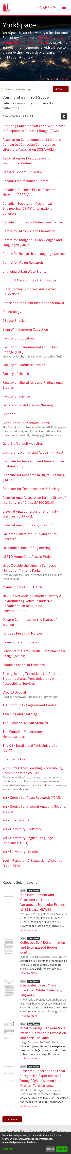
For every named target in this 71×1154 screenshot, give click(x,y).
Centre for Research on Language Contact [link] (34, 253)
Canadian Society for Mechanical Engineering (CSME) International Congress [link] (27, 208)
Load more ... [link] (12, 1119)
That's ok (62, 1148)
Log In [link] (52, 7)
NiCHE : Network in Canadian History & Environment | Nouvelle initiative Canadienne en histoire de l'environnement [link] (32, 603)
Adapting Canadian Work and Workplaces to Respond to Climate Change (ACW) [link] (33, 128)
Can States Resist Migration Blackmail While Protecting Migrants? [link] (41, 990)
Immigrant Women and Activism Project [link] (32, 452)
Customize (7, 1148)
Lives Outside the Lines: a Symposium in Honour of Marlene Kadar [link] (32, 568)
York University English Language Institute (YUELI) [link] (27, 840)
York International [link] (16, 820)
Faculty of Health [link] (15, 373)
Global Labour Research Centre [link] (26, 423)
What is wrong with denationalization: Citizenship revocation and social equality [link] (44, 1033)
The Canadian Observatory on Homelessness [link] (25, 734)
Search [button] (61, 89)
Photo (43, 79)
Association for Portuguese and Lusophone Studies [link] (26, 160)
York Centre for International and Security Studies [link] (34, 809)
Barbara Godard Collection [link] (22, 172)
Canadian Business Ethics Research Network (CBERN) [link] (29, 192)
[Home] (6, 7)
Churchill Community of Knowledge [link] (29, 280)
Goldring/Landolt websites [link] (22, 443)
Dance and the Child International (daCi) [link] (33, 303)
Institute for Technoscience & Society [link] (31, 489)
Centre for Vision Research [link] (22, 262)
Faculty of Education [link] (18, 338)
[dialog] (35, 1143)
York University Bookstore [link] (22, 829)
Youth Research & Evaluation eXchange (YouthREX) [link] (32, 863)
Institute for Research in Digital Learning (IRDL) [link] (33, 477)
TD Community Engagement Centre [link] (29, 705)
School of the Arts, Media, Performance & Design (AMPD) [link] (33, 653)
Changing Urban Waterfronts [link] (24, 271)
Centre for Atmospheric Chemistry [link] (28, 231)
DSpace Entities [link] (14, 320)
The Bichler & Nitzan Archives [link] (25, 723)
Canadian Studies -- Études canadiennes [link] (33, 222)
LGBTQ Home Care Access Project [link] (28, 556)
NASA (52, 79)
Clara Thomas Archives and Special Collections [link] (29, 291)
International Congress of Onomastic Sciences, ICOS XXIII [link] (30, 513)
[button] (40, 7)
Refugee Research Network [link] (23, 633)
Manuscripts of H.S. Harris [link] (22, 587)
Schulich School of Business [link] (23, 665)
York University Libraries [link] (20, 851)
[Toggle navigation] (64, 7)
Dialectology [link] (11, 311)
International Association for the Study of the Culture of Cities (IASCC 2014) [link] (34, 500)
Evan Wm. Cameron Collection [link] (25, 329)
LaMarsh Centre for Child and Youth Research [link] (29, 536)
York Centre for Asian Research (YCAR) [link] (31, 797)
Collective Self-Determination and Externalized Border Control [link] (42, 947)
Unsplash (63, 79)
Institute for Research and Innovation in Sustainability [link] (33, 463)
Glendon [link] (8, 414)
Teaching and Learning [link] (19, 714)
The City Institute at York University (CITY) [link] (29, 748)
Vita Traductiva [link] (14, 759)
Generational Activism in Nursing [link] (27, 405)
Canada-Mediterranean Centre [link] (25, 181)
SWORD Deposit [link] (14, 692)
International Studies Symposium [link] (27, 525)
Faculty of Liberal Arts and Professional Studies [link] (32, 385)
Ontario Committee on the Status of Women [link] (29, 622)
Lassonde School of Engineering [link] (26, 548)
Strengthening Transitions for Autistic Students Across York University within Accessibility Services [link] (31, 678)
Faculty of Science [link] (16, 396)
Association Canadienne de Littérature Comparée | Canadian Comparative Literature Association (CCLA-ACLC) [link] (31, 144)
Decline (50, 1148)
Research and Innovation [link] (21, 642)
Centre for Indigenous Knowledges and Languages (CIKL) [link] (32, 242)
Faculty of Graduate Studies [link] (23, 365)
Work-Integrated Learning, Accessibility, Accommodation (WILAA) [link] (32, 770)
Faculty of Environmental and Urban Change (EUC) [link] (30, 349)
